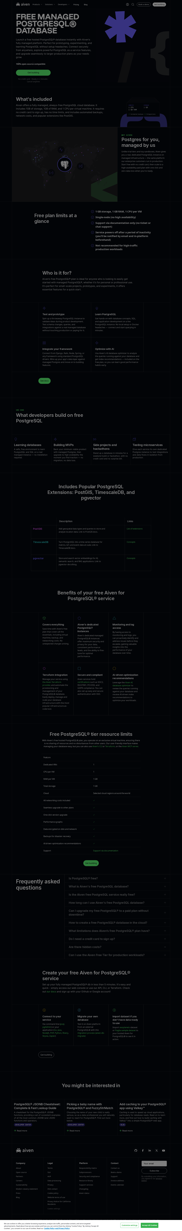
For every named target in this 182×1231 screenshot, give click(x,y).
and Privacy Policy (62, 1228)
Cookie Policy (49, 1228)
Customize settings (129, 1225)
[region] (91, 1225)
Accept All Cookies (149, 1225)
